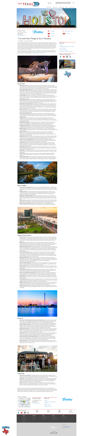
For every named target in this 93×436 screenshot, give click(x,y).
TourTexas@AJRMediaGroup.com (66, 426)
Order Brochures (24, 420)
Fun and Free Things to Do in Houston (66, 51)
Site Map (23, 421)
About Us (43, 417)
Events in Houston (63, 48)
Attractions (24, 417)
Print (37, 412)
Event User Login (64, 417)
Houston (35, 42)
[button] (49, 7)
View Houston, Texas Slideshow (64, 69)
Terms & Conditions (55, 418)
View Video (52, 33)
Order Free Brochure (68, 31)
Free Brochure (70, 412)
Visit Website (52, 31)
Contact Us (44, 418)
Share (48, 412)
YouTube (33, 417)
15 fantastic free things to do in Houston (38, 52)
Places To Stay (24, 418)
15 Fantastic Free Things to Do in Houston (67, 46)
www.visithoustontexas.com (21, 35)
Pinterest (33, 418)
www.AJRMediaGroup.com (65, 427)
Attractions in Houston (63, 49)
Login (74, 2)
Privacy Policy (54, 417)
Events (23, 419)
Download (59, 412)
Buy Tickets (68, 33)
